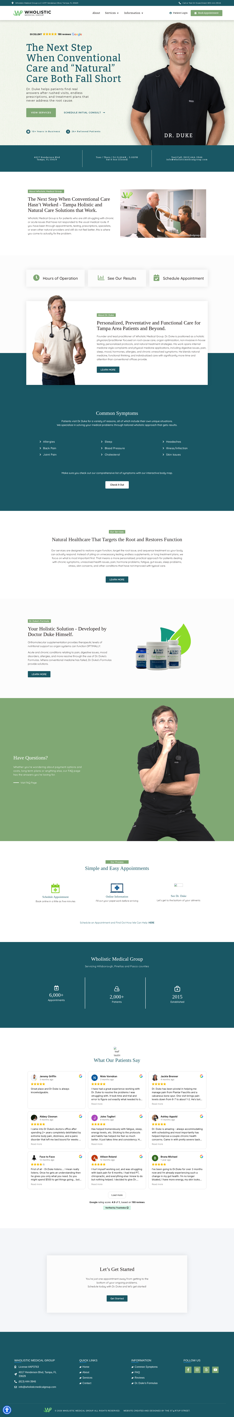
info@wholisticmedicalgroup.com (187, 159)
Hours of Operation (60, 278)
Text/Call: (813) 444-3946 (187, 157)
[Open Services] (118, 13)
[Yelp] (206, 1370)
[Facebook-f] (188, 1370)
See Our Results (122, 278)
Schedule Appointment (183, 278)
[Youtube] (215, 1370)
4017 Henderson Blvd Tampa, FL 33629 (47, 158)
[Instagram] (197, 1370)
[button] (55, 34)
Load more (117, 1195)
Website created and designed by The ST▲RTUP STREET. (157, 1411)
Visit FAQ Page (29, 782)
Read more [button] (97, 1104)
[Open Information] (142, 13)
